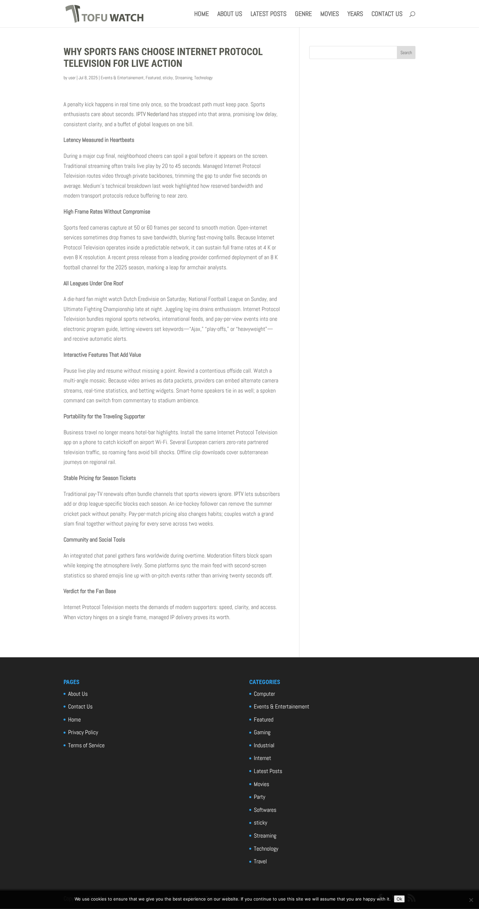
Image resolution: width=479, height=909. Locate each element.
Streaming (183, 78)
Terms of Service (86, 745)
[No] (471, 900)
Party (259, 796)
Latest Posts (268, 14)
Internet (262, 758)
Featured (153, 78)
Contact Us (386, 14)
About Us (229, 14)
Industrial (264, 745)
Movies (329, 14)
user (72, 78)
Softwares (265, 809)
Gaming (262, 732)
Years (355, 14)
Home (201, 14)
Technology (203, 78)
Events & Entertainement (122, 78)
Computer (264, 693)
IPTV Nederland (152, 114)
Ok (399, 899)
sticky (168, 78)
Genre (303, 14)
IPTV (238, 494)
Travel (260, 861)
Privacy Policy (83, 732)
